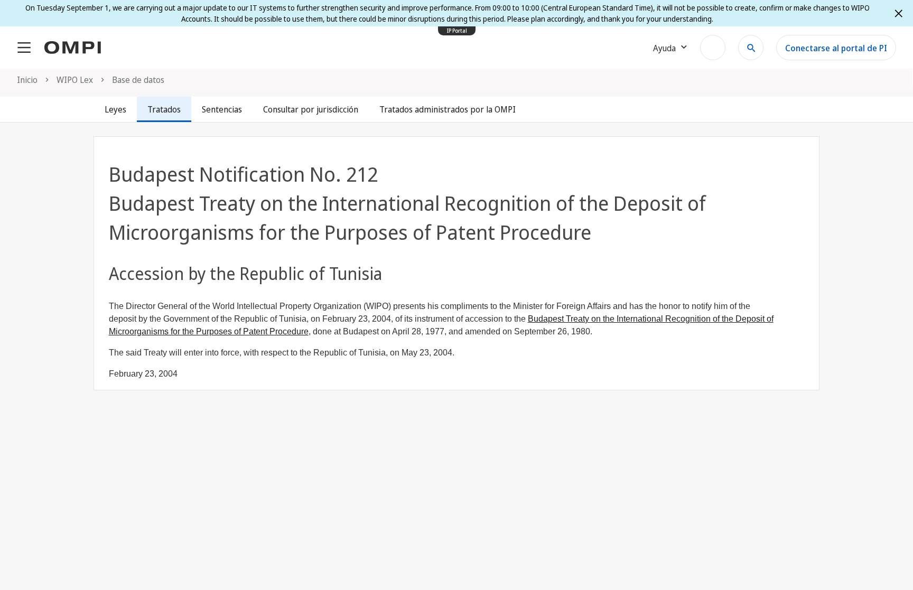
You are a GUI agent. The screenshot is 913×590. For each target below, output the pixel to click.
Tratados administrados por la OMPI (447, 109)
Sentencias (222, 109)
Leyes (115, 109)
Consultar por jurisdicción (310, 109)
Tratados (164, 109)
